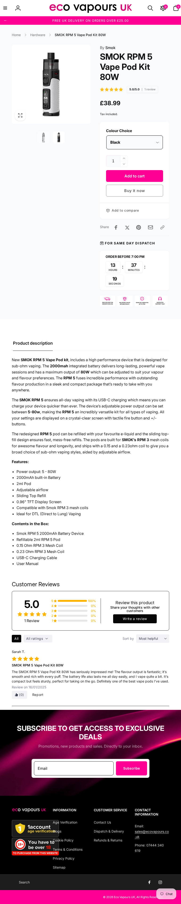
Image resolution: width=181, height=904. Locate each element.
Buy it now (134, 190)
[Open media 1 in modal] (51, 84)
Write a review (135, 619)
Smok (107, 47)
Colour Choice (119, 130)
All (16, 638)
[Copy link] (162, 227)
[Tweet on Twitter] (127, 227)
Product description (33, 343)
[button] (5, 8)
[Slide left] (5, 21)
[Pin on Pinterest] (138, 227)
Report (38, 695)
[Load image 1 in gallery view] (43, 137)
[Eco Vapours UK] (29, 810)
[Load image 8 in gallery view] (59, 137)
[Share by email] (150, 227)
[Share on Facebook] (116, 227)
